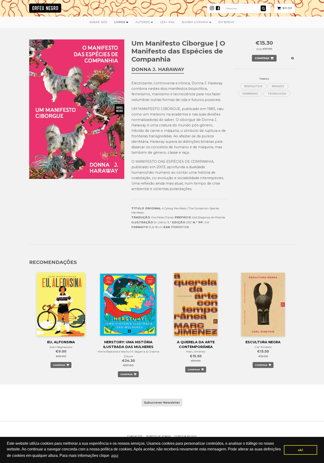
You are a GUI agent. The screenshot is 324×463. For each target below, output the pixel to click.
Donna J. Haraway (157, 69)
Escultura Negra (263, 342)
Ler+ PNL (167, 22)
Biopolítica (253, 86)
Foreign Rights (186, 436)
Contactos (135, 436)
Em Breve (226, 22)
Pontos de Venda (158, 436)
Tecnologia (277, 93)
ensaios (278, 86)
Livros (120, 22)
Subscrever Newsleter (162, 402)
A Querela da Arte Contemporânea (196, 344)
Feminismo (250, 93)
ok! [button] (300, 450)
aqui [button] (114, 455)
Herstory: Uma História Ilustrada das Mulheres (128, 344)
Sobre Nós (98, 22)
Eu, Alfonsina (61, 342)
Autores (143, 22)
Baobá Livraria (195, 22)
